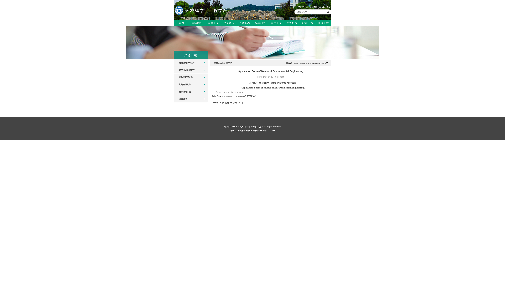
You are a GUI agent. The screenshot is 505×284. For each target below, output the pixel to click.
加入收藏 (326, 6)
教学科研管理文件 (187, 70)
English (301, 6)
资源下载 (303, 63)
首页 (296, 63)
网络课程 (183, 98)
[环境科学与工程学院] (201, 10)
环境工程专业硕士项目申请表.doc (231, 96)
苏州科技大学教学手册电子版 (232, 102)
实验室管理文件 (186, 77)
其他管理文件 (185, 84)
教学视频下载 (185, 91)
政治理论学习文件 (187, 62)
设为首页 (313, 6)
